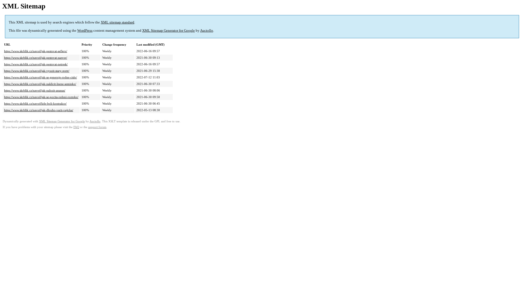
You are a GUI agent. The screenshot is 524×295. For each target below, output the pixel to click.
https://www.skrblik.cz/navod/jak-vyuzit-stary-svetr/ (36, 70)
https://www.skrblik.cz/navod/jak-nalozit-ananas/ (34, 90)
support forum (97, 127)
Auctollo (206, 30)
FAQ (76, 127)
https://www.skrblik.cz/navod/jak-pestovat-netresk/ (36, 64)
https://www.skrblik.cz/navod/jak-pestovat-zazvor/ (35, 57)
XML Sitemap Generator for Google (168, 30)
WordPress (85, 30)
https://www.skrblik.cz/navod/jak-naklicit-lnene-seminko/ (40, 83)
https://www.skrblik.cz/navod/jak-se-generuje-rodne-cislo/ (40, 77)
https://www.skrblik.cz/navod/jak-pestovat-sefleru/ (35, 51)
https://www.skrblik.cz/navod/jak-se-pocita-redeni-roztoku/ (41, 97)
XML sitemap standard (117, 22)
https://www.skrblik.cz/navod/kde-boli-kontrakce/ (35, 103)
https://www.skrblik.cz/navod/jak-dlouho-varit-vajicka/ (38, 110)
